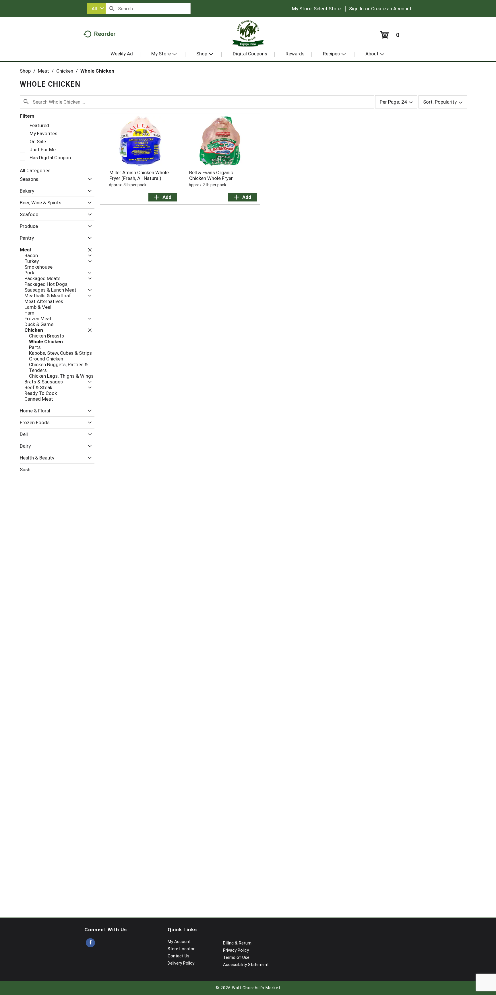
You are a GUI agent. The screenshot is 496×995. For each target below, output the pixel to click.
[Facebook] (90, 943)
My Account (179, 941)
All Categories (35, 170)
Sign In (356, 8)
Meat (43, 71)
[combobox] (96, 8)
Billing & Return (237, 943)
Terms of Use (236, 957)
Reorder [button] (105, 33)
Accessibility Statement (246, 964)
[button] (88, 179)
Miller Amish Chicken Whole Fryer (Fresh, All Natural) (139, 175)
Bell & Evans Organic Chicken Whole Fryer (211, 175)
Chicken (64, 71)
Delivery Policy (181, 963)
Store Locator (181, 948)
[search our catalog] (112, 8)
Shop (25, 71)
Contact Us (178, 956)
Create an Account (391, 8)
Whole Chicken (97, 71)
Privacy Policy (236, 950)
